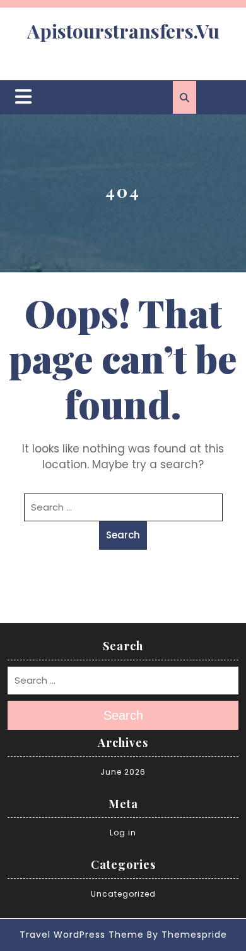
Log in (123, 832)
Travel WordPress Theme (82, 934)
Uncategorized (123, 893)
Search (123, 535)
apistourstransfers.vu (123, 31)
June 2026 (123, 771)
